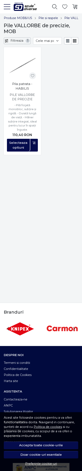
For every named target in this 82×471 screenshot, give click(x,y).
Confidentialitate (16, 369)
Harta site (11, 381)
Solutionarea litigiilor (18, 411)
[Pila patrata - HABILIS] (22, 65)
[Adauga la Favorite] (32, 75)
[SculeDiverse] (23, 6)
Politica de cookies (48, 427)
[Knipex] (20, 336)
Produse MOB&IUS (18, 18)
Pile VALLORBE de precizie (22, 97)
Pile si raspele (48, 18)
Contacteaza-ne (15, 399)
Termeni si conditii (17, 363)
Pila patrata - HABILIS (22, 86)
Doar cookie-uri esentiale (41, 455)
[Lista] (67, 40)
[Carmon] (62, 336)
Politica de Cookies (18, 375)
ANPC (8, 405)
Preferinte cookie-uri (41, 464)
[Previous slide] (8, 328)
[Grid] (74, 40)
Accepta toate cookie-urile (41, 445)
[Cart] (75, 7)
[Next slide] (74, 328)
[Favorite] (65, 7)
